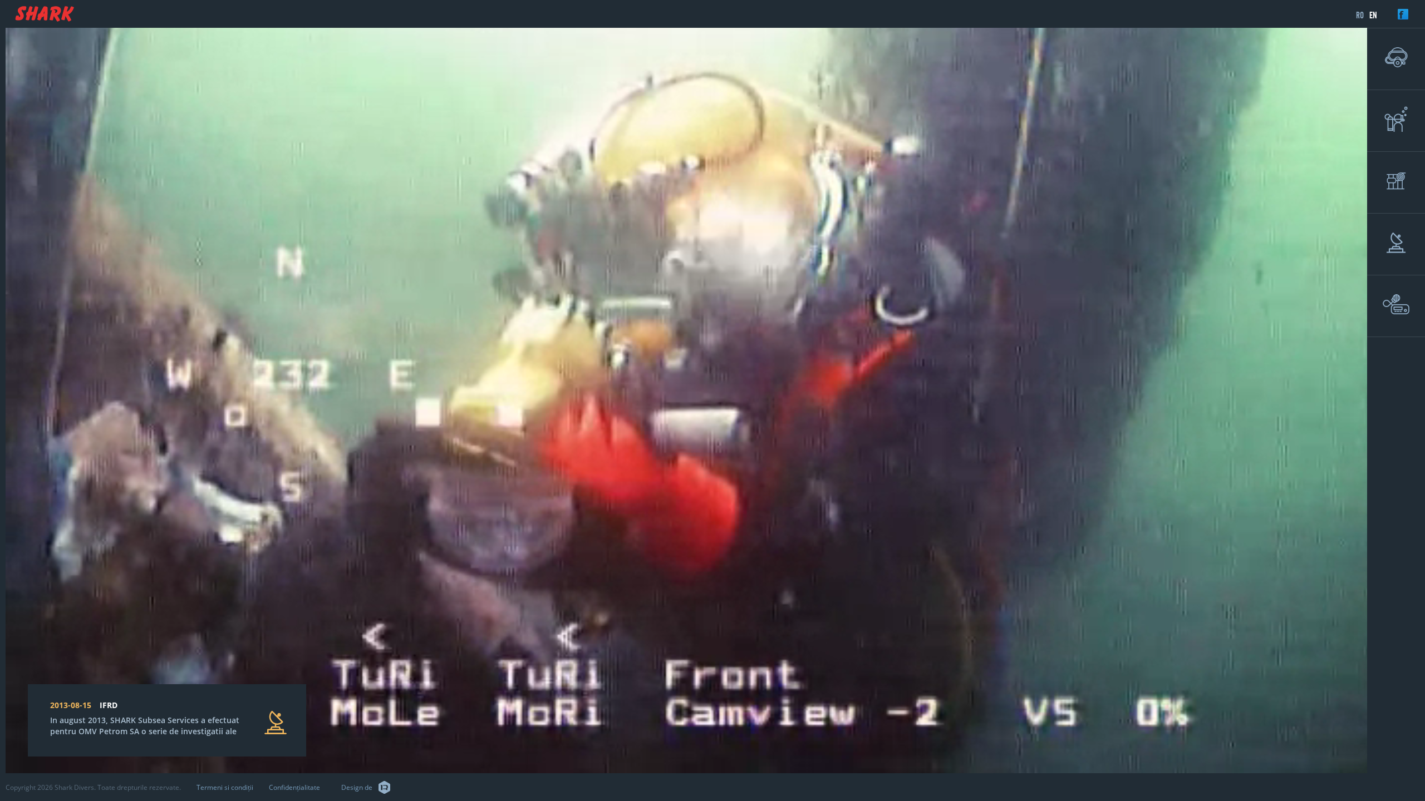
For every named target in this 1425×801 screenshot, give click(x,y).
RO (1360, 14)
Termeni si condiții (224, 787)
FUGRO (113, 705)
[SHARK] (44, 14)
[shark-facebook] (1411, 14)
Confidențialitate (294, 787)
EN (1373, 14)
